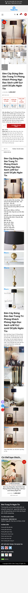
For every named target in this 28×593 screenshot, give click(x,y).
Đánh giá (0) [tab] (7, 152)
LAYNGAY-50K (14, 106)
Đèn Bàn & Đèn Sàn (13, 131)
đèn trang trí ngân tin (18, 141)
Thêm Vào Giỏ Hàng (17, 126)
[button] (21, 14)
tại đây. (5, 451)
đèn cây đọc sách (18, 136)
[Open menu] (25, 14)
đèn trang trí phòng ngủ (8, 142)
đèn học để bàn (17, 139)
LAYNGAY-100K (21, 106)
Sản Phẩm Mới (18, 133)
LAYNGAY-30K (6, 106)
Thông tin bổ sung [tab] (18, 148)
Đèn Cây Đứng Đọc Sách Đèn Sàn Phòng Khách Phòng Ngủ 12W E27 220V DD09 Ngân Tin (14, 488)
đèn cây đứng (5, 138)
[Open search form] (14, 14)
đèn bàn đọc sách (11, 134)
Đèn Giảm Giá (10, 133)
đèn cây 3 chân (10, 136)
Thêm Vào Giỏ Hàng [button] (15, 483)
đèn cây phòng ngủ (14, 138)
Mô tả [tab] (5, 148)
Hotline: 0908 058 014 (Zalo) (14, 3)
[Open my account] (17, 14)
